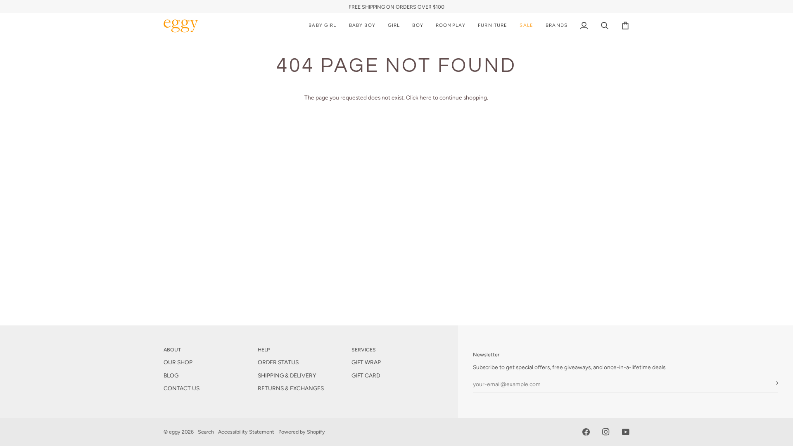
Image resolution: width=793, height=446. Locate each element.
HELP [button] (264, 349)
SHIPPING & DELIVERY (287, 375)
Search (206, 432)
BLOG (171, 375)
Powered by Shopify (301, 432)
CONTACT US (181, 388)
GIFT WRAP (366, 362)
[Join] (771, 382)
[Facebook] (586, 432)
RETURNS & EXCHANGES (291, 388)
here (426, 97)
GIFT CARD (365, 375)
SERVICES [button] (363, 349)
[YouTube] (625, 432)
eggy (174, 432)
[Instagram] (606, 432)
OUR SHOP (178, 362)
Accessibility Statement (246, 432)
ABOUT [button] (172, 349)
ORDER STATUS (278, 362)
